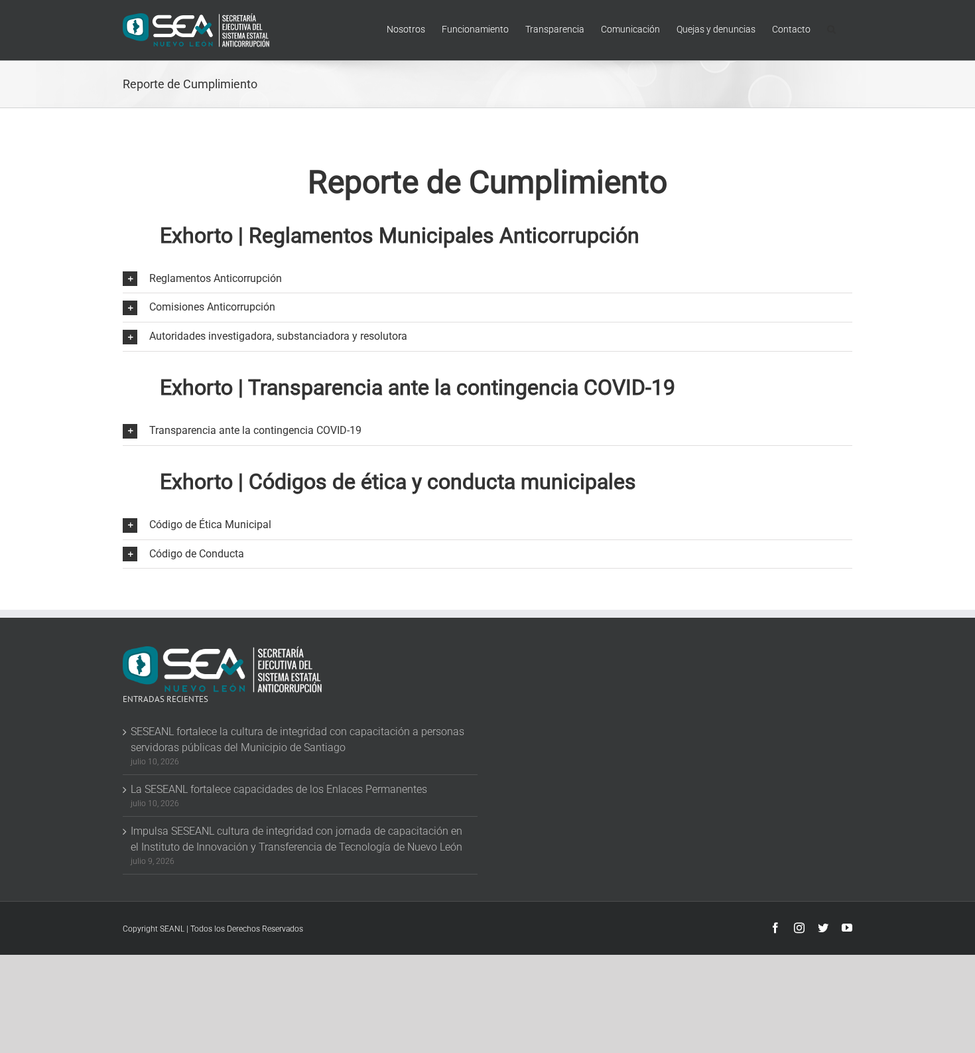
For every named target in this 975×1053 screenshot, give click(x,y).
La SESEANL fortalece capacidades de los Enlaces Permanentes (279, 789)
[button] (831, 28)
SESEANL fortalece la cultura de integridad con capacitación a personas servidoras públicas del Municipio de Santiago (297, 739)
